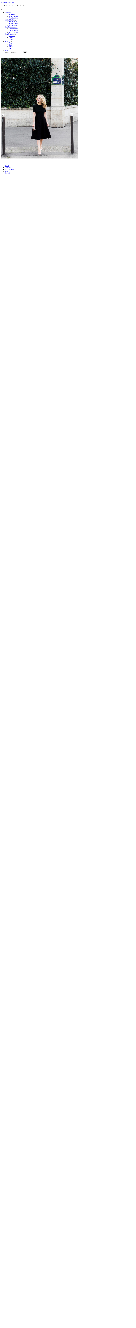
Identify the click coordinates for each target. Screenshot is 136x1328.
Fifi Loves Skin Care (7, 2)
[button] (1, 9)
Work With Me (9, 169)
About (7, 166)
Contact (7, 173)
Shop (6, 171)
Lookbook (8, 167)
